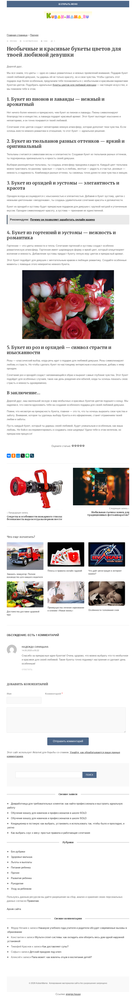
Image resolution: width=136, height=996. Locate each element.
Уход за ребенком (21, 888)
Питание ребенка (21, 867)
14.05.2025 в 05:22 (30, 650)
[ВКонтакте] (9, 456)
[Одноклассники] (13, 456)
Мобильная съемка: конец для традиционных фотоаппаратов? (108, 513)
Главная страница (17, 35)
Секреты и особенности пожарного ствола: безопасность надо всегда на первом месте (34, 518)
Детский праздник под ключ (45, 951)
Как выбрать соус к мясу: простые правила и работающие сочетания (50, 832)
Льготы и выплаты (21, 862)
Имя (9, 693)
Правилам (33, 900)
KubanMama (68, 18)
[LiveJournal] (32, 456)
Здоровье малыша (21, 856)
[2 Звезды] (75, 445)
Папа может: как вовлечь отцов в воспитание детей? (62, 957)
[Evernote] (27, 456)
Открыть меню (68, 3)
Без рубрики (18, 851)
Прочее (34, 35)
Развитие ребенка (21, 878)
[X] (23, 456)
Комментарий (54, 693)
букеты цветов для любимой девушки (74, 84)
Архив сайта (14, 909)
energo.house (73, 994)
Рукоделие (17, 883)
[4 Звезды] (80, 445)
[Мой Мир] (18, 456)
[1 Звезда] (72, 445)
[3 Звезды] (78, 445)
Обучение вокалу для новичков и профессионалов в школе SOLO (49, 812)
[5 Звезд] (83, 445)
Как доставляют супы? (55, 946)
